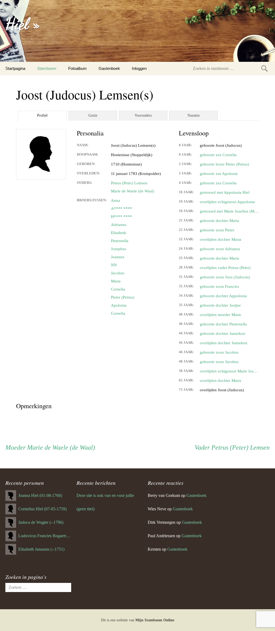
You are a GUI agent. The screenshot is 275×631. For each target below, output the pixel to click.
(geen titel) (86, 509)
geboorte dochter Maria (219, 220)
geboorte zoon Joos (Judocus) (225, 277)
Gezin (92, 115)
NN (114, 265)
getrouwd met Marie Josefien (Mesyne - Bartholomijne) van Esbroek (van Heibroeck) (229, 211)
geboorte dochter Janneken (222, 333)
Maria (116, 281)
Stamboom (46, 68)
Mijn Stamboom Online (154, 620)
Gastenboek (109, 68)
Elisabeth (118, 233)
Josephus (118, 249)
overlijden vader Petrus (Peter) (225, 268)
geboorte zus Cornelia (218, 155)
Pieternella (119, 241)
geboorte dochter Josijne (220, 305)
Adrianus (118, 225)
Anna (115, 200)
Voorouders (143, 115)
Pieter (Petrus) (122, 297)
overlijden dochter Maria (220, 239)
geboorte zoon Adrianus (220, 249)
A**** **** (121, 208)
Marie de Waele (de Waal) (132, 191)
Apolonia (118, 305)
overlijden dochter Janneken (223, 343)
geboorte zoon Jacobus (219, 352)
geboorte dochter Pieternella (223, 324)
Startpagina (15, 68)
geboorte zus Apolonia (219, 173)
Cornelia (118, 289)
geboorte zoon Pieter (217, 230)
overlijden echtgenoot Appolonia (227, 202)
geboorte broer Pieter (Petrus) (224, 164)
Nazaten (193, 115)
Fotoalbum (77, 68)
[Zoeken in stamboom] (264, 68)
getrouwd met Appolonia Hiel (224, 192)
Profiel (42, 115)
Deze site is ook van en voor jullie (105, 495)
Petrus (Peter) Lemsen (129, 183)
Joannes (117, 257)
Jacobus (117, 273)
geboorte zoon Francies (219, 286)
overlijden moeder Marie (220, 315)
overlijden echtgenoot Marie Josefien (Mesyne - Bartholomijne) (229, 371)
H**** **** (121, 216)
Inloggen (139, 68)
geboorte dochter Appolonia (223, 296)
